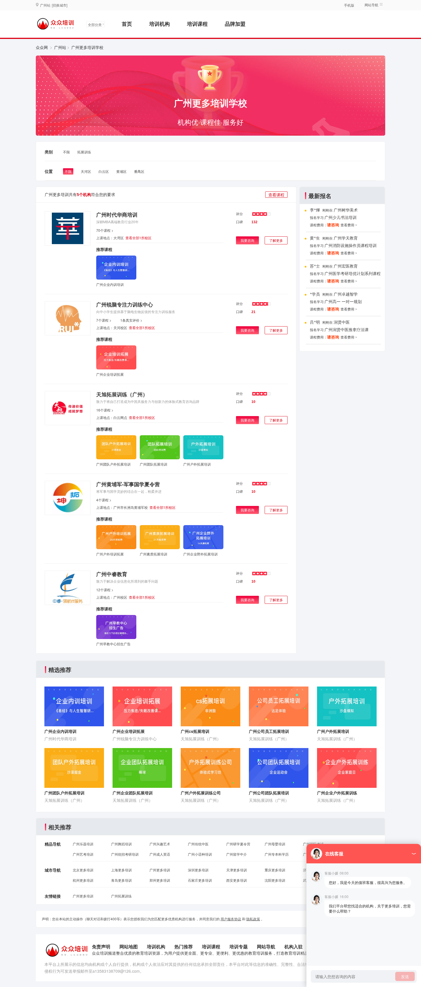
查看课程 (276, 194)
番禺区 (139, 171)
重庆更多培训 (275, 869)
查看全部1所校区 (138, 237)
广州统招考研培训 (125, 854)
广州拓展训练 (121, 895)
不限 (66, 151)
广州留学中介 (236, 854)
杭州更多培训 (83, 880)
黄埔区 (121, 171)
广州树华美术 (346, 210)
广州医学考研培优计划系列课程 (352, 274)
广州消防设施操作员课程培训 (350, 246)
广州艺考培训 (83, 854)
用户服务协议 (231, 918)
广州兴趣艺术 (159, 843)
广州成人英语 (159, 854)
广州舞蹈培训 (121, 843)
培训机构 (159, 23)
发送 (405, 976)
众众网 (42, 47)
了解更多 (276, 240)
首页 (127, 23)
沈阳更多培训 (275, 880)
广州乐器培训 (83, 843)
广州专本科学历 (277, 854)
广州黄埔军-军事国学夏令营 (128, 484)
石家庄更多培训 (200, 880)
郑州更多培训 (159, 880)
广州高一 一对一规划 (343, 302)
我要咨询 (247, 240)
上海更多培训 (121, 869)
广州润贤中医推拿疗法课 (346, 330)
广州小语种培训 (200, 854)
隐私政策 (253, 918)
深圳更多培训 (198, 869)
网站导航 (266, 946)
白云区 (104, 171)
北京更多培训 (83, 869)
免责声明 (101, 946)
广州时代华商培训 (116, 214)
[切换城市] (59, 5)
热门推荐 (183, 946)
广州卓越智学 (346, 294)
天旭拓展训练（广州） (122, 394)
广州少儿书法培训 (340, 217)
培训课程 (197, 23)
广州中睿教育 (111, 574)
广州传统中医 (198, 843)
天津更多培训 (236, 869)
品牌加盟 (235, 23)
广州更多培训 (159, 869)
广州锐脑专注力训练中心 (124, 304)
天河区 (86, 171)
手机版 (349, 5)
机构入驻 (293, 946)
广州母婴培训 (275, 843)
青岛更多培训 (121, 880)
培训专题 (238, 946)
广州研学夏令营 (238, 843)
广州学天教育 (346, 238)
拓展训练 (84, 151)
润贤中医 (342, 322)
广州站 (60, 47)
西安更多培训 (236, 880)
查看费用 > (349, 225)
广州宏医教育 (346, 266)
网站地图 (128, 946)
